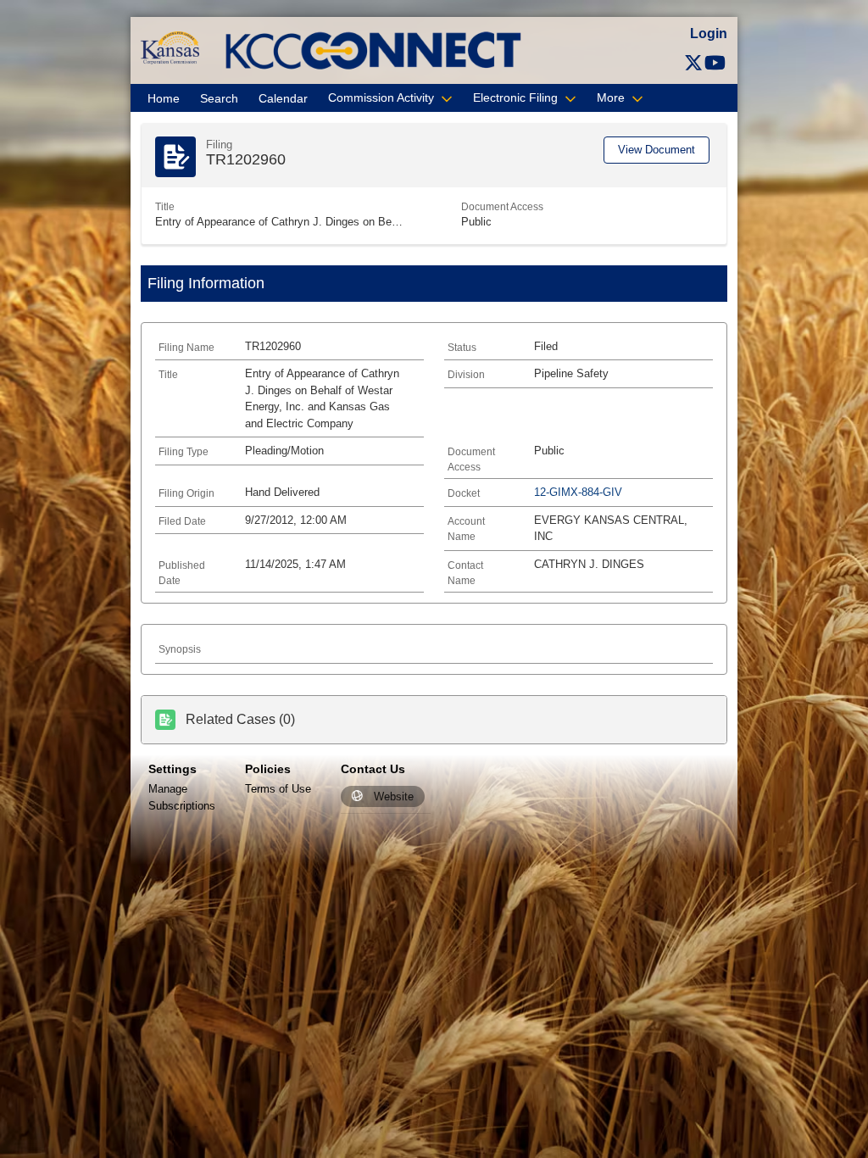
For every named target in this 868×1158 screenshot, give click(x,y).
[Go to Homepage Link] (170, 47)
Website (394, 796)
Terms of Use (278, 788)
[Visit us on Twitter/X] (693, 63)
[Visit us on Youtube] (715, 63)
